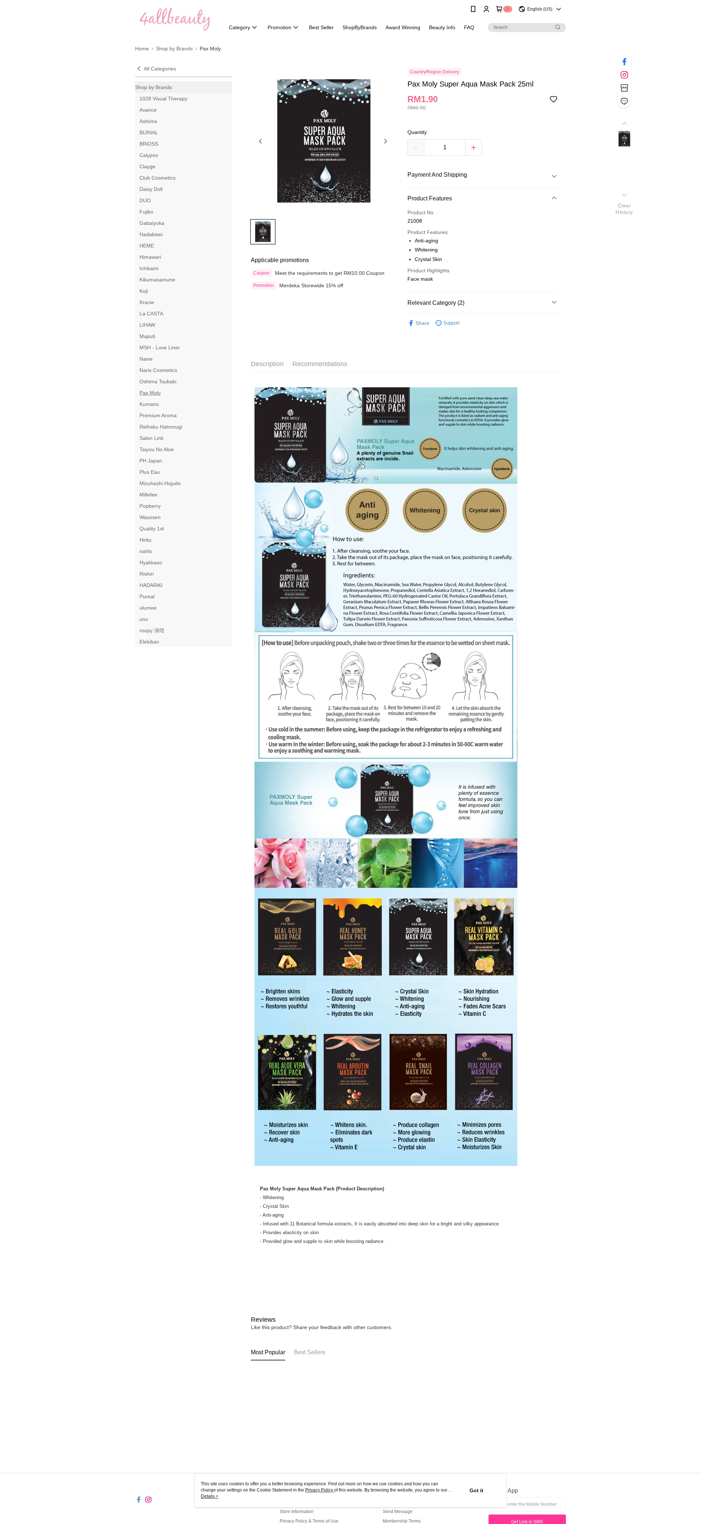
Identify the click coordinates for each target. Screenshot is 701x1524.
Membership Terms (402, 1521)
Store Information (297, 1511)
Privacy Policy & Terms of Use (309, 1521)
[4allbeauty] (175, 19)
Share (422, 323)
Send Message (398, 1511)
